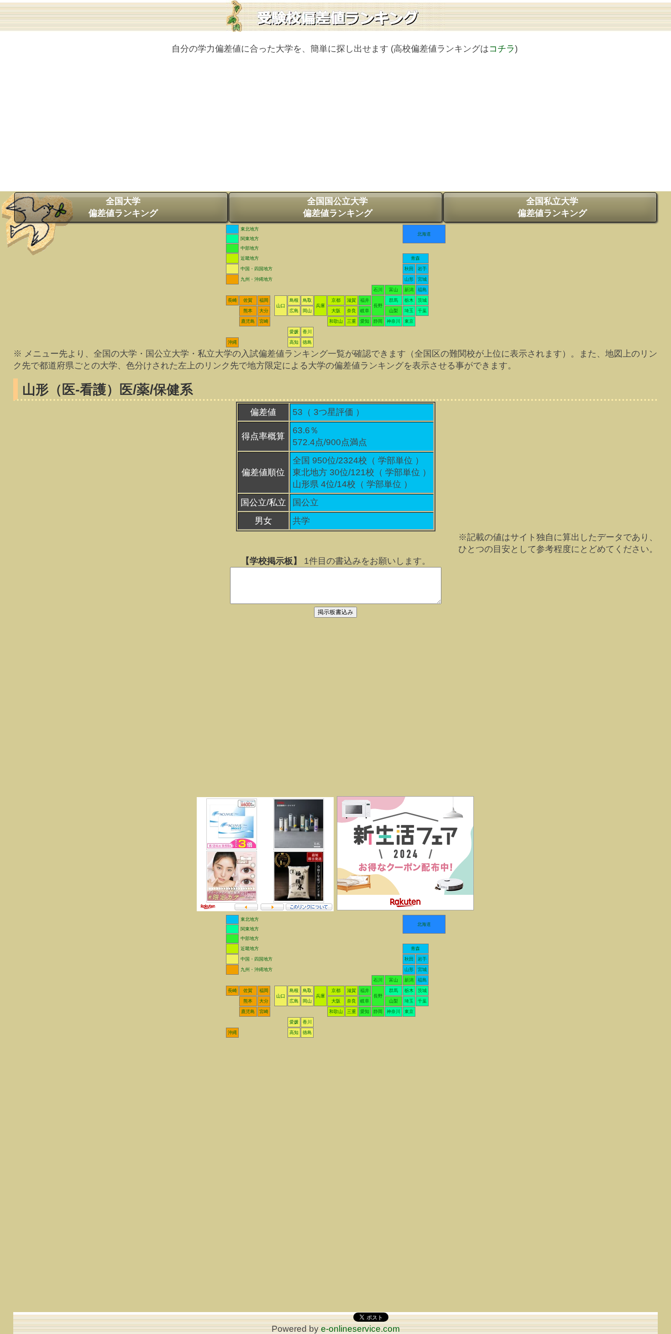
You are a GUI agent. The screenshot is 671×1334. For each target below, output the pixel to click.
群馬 (393, 300)
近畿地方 (250, 258)
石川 (378, 289)
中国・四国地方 (257, 268)
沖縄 (232, 342)
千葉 (422, 310)
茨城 (422, 300)
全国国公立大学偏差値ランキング (337, 207)
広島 (294, 310)
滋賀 (351, 300)
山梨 (393, 310)
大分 (263, 310)
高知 (294, 342)
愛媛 (294, 331)
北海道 (424, 233)
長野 (378, 305)
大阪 (336, 310)
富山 (393, 289)
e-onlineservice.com (360, 1329)
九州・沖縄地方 (257, 279)
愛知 (364, 321)
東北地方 (250, 228)
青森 (415, 258)
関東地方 (250, 238)
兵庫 (320, 305)
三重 (351, 321)
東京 (409, 321)
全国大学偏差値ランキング (123, 207)
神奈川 (393, 321)
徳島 (307, 342)
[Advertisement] (335, 127)
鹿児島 (248, 321)
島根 (294, 300)
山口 (280, 305)
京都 (336, 300)
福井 (364, 300)
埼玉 (409, 310)
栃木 (409, 300)
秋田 (409, 268)
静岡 (378, 321)
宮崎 (263, 321)
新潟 (409, 289)
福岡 (263, 300)
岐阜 (364, 310)
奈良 (351, 310)
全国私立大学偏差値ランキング (552, 207)
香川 (307, 331)
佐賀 (247, 300)
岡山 (307, 310)
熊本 (247, 310)
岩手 (422, 268)
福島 (422, 289)
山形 (409, 279)
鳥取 (307, 300)
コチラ (502, 48)
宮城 (422, 279)
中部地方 (250, 248)
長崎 (232, 300)
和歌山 (336, 321)
